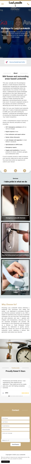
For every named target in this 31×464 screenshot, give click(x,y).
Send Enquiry (15, 444)
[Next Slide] (29, 386)
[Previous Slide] (2, 386)
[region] (15, 386)
